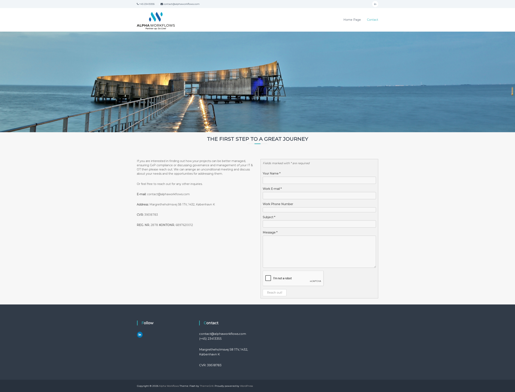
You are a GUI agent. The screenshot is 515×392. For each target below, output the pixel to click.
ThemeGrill (206, 385)
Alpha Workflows (169, 385)
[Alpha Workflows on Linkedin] (140, 335)
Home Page (352, 20)
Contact (372, 20)
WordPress (246, 385)
